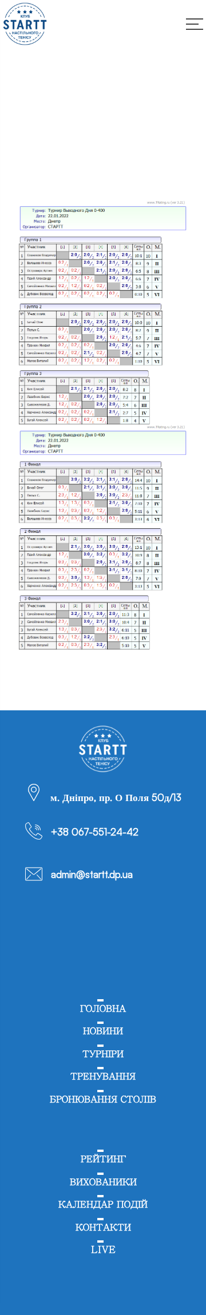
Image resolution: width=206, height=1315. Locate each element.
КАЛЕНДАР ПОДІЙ (103, 1204)
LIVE (103, 1249)
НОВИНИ (103, 1031)
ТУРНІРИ (103, 1054)
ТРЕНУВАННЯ (103, 1076)
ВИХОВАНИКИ (103, 1182)
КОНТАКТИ (103, 1227)
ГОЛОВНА (103, 1008)
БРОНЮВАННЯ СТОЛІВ (103, 1099)
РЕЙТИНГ (103, 1159)
